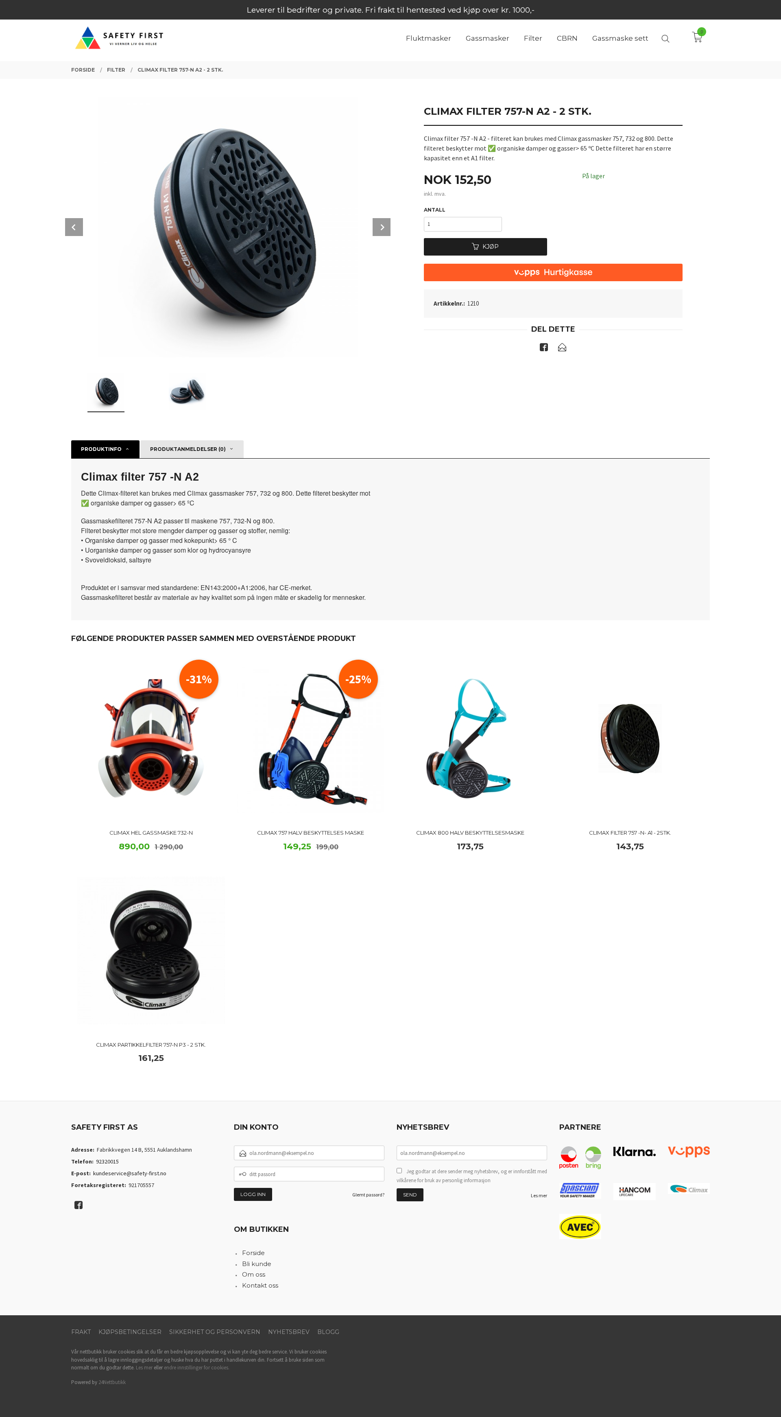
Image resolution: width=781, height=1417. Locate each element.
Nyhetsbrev (289, 1332)
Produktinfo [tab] (101, 449)
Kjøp (490, 246)
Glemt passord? (368, 1195)
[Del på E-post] (562, 348)
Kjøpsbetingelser (129, 1332)
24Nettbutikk (112, 1382)
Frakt (81, 1332)
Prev (74, 227)
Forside (253, 1253)
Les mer (539, 1195)
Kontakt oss (260, 1285)
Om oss (253, 1274)
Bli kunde (256, 1264)
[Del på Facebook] (544, 348)
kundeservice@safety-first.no (129, 1173)
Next (381, 227)
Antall (434, 210)
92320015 (107, 1161)
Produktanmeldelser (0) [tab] (188, 449)
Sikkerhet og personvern (214, 1332)
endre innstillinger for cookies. (196, 1367)
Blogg (328, 1332)
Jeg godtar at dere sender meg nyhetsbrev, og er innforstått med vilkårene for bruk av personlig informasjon (472, 1176)
